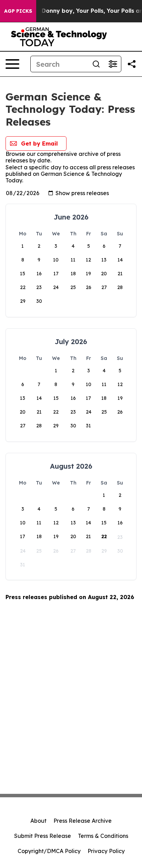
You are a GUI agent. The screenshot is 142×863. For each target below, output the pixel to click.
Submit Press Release (42, 835)
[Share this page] (131, 64)
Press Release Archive (82, 820)
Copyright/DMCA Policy (49, 851)
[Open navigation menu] (12, 64)
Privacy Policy (106, 851)
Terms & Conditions (103, 835)
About (38, 820)
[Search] (96, 64)
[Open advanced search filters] (112, 64)
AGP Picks (18, 11)
